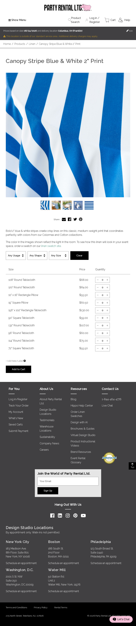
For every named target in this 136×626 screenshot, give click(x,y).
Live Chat (107, 405)
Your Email (43, 479)
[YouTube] (83, 515)
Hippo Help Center (82, 405)
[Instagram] (68, 515)
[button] (68, 135)
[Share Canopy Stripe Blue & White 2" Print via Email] (64, 219)
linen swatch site (51, 246)
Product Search (76, 20)
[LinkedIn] (60, 515)
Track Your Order (19, 405)
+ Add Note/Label (14, 361)
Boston (54, 542)
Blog (73, 399)
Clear (79, 255)
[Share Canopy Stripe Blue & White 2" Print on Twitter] (75, 219)
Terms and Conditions (16, 607)
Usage (10, 253)
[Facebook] (52, 515)
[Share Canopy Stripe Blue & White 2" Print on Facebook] (69, 219)
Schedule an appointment (21, 563)
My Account (16, 411)
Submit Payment (18, 431)
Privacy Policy (40, 607)
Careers (44, 449)
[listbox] (68, 205)
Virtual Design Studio (83, 435)
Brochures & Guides (83, 428)
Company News (49, 443)
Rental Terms (60, 607)
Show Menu (18, 20)
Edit (131, 31)
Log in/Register (18, 399)
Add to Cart (18, 369)
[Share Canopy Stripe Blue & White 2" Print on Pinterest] (80, 219)
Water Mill (57, 570)
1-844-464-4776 (111, 399)
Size (52, 253)
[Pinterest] (75, 515)
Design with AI (79, 422)
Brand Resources (81, 451)
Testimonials (47, 420)
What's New (16, 418)
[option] (45, 205)
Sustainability (47, 437)
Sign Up (48, 490)
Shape (31, 253)
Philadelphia (101, 542)
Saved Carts (16, 424)
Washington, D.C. (20, 570)
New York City (17, 542)
